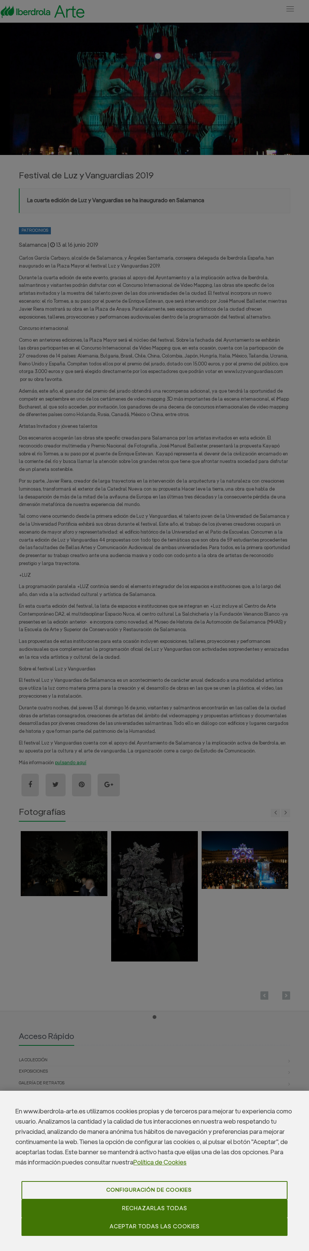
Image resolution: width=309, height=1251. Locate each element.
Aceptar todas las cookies (155, 1226)
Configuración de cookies (149, 1190)
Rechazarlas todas (154, 1208)
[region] (154, 1171)
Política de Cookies (160, 1163)
